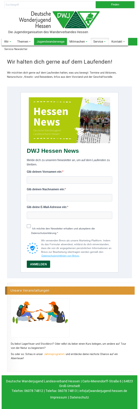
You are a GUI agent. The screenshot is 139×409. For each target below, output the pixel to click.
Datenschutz (79, 397)
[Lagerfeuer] (40, 317)
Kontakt (116, 41)
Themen (22, 41)
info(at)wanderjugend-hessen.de (103, 391)
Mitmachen (77, 41)
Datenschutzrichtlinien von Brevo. (60, 255)
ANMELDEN (38, 264)
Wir (6, 41)
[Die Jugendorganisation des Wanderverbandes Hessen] (69, 19)
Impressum (59, 397)
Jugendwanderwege (50, 41)
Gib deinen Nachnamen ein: (46, 189)
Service (98, 41)
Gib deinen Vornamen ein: (44, 171)
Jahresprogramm (54, 354)
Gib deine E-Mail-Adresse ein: (47, 207)
